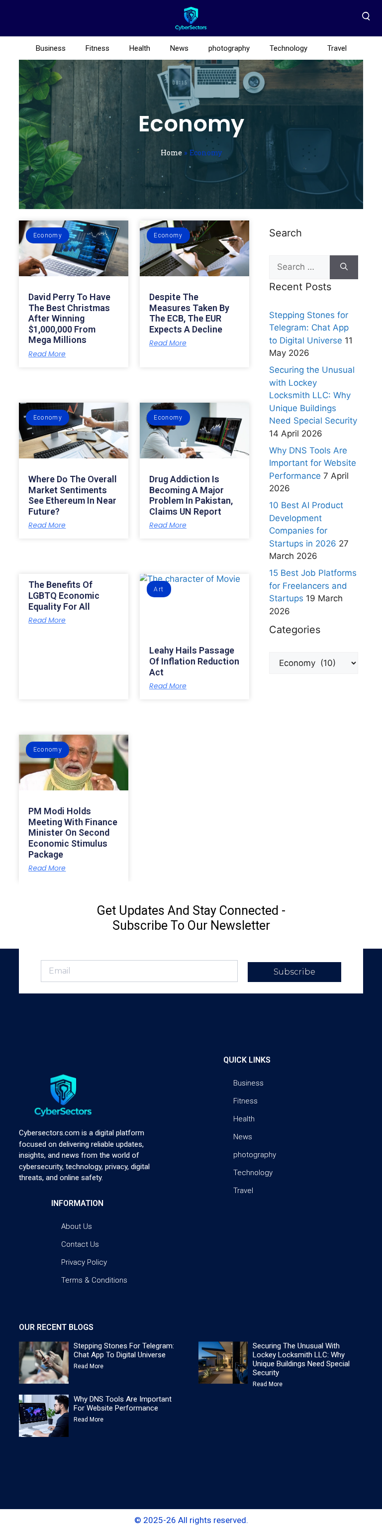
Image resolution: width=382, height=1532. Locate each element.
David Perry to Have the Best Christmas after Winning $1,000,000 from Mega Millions (69, 318)
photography (229, 48)
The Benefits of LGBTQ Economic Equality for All (63, 595)
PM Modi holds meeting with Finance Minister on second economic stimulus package (72, 832)
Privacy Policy (84, 1262)
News (179, 48)
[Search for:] (299, 267)
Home (171, 152)
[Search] (344, 267)
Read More (47, 353)
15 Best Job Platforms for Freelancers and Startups (313, 585)
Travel (337, 48)
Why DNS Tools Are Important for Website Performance (312, 463)
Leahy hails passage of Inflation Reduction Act (194, 661)
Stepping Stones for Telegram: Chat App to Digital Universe (309, 327)
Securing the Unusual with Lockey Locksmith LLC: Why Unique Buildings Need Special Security (313, 395)
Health (139, 48)
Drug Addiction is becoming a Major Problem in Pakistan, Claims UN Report (191, 495)
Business (51, 48)
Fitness (97, 48)
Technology (288, 48)
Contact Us (80, 1244)
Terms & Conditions (94, 1280)
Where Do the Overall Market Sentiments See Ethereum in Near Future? (72, 495)
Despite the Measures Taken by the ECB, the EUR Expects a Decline (189, 313)
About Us (76, 1226)
